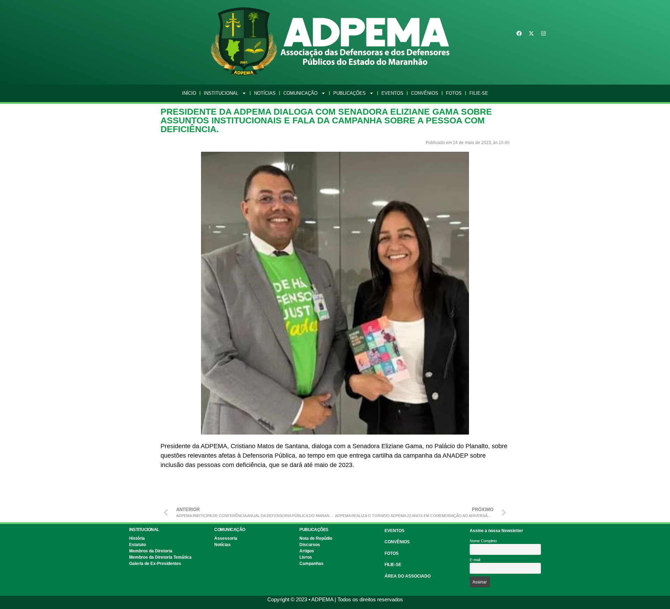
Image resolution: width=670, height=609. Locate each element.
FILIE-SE (393, 564)
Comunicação (300, 93)
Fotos (454, 93)
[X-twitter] (531, 33)
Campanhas (311, 563)
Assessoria (225, 538)
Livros (305, 557)
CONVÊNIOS (397, 541)
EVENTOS (394, 530)
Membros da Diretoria (150, 551)
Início (189, 93)
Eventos (392, 93)
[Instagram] (543, 33)
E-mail (475, 560)
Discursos (309, 544)
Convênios (424, 93)
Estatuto (137, 544)
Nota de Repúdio (315, 538)
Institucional (221, 93)
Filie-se (478, 93)
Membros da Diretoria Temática (160, 557)
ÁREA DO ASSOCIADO (408, 576)
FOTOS (392, 553)
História (137, 538)
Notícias (265, 93)
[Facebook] (519, 33)
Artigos (306, 551)
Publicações (349, 93)
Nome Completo (483, 541)
